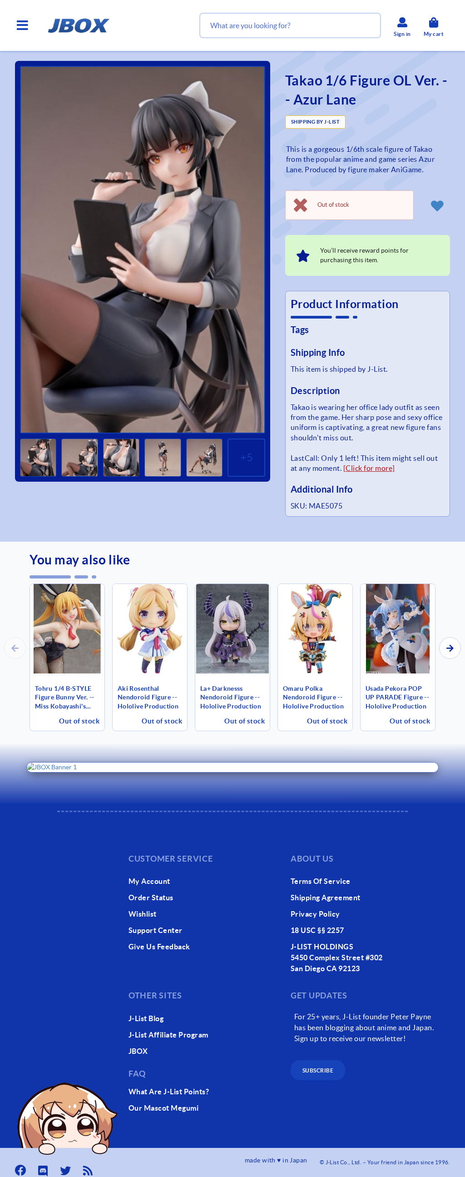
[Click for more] (369, 468)
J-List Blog (146, 1018)
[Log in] (437, 205)
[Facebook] (21, 1167)
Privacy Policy (315, 914)
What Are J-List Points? (169, 1091)
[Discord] (44, 1167)
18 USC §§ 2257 (317, 930)
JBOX (138, 1051)
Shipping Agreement (326, 897)
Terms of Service (321, 881)
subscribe (317, 1070)
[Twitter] (66, 1167)
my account (149, 881)
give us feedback (159, 947)
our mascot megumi (163, 1108)
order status (151, 897)
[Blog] (89, 1167)
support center (156, 930)
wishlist (143, 914)
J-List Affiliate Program (168, 1035)
